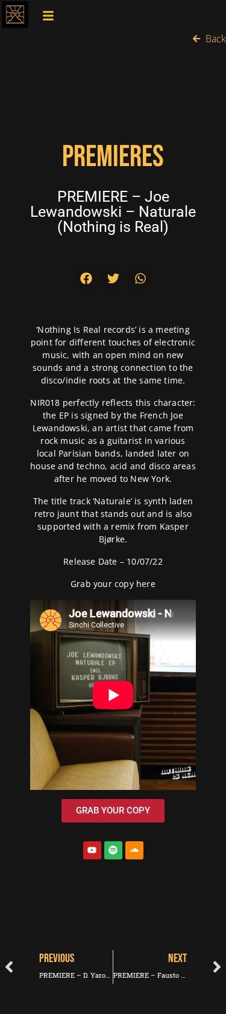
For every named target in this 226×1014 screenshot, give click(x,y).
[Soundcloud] (134, 850)
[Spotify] (113, 850)
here (145, 583)
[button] (85, 278)
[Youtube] (92, 850)
